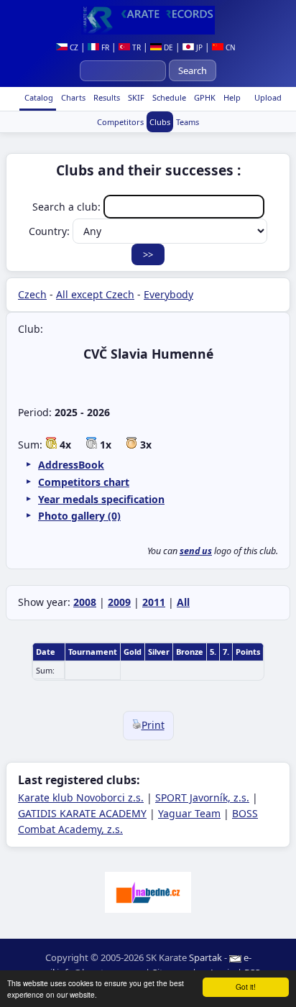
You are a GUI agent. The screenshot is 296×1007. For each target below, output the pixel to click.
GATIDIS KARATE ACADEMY (82, 813)
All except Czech (95, 294)
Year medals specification (101, 499)
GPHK (204, 97)
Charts (72, 97)
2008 (84, 602)
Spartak (205, 957)
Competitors (120, 121)
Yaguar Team (189, 813)
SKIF (135, 97)
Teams (187, 121)
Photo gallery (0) (79, 516)
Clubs (159, 121)
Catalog (37, 97)
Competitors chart (83, 482)
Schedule (168, 97)
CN (229, 47)
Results (105, 97)
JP (198, 47)
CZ (73, 47)
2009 (119, 602)
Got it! (246, 986)
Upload (268, 97)
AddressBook (71, 465)
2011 (153, 602)
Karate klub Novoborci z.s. (81, 797)
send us (196, 551)
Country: (51, 231)
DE (167, 47)
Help (231, 97)
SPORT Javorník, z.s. (202, 797)
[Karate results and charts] (148, 20)
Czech (32, 294)
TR (135, 47)
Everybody (168, 294)
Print (153, 725)
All (183, 602)
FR (104, 47)
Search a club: (67, 206)
